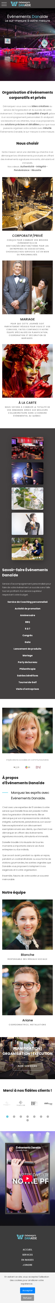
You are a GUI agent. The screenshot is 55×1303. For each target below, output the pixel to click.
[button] (7, 1116)
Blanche (27, 954)
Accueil (27, 1249)
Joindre (27, 1264)
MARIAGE (27, 319)
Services (27, 1254)
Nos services (27, 1066)
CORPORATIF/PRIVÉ (27, 235)
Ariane (27, 1020)
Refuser (27, 1297)
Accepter (27, 1290)
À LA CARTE (27, 402)
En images (27, 1259)
